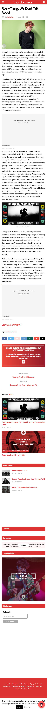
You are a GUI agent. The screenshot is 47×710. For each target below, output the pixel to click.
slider (14, 332)
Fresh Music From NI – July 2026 (13, 455)
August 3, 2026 (7, 458)
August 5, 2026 (7, 427)
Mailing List (38, 686)
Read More (27, 707)
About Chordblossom (11, 684)
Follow (24, 545)
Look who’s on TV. (9, 148)
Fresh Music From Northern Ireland (15, 451)
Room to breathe (9, 319)
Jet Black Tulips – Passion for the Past (24, 487)
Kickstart (30, 686)
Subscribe (7, 612)
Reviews (17, 689)
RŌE (8, 332)
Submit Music (27, 689)
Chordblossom (23, 2)
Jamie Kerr (10, 17)
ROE (3, 148)
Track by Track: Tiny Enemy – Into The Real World (28, 479)
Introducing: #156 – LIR (19, 471)
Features (38, 684)
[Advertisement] (23, 509)
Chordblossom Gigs (26, 684)
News (5, 418)
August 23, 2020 (23, 17)
